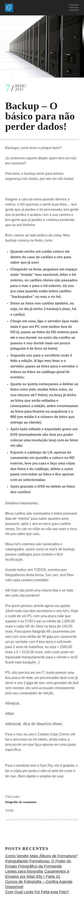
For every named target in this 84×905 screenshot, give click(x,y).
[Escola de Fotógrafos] (9, 8)
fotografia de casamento (20, 802)
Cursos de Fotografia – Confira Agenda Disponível (38, 884)
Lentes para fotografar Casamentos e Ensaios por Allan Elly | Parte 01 (37, 874)
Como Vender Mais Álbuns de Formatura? (41, 856)
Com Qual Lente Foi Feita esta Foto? (37, 892)
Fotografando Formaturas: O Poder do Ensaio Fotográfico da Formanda (38, 863)
